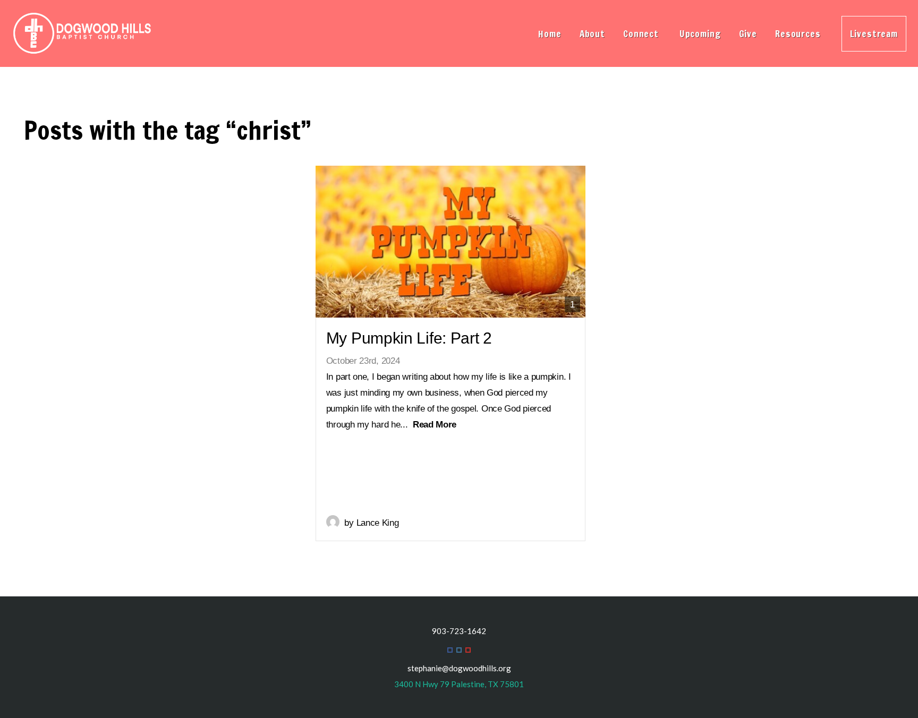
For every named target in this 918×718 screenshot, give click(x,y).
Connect (642, 33)
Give (748, 33)
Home (549, 33)
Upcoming (700, 33)
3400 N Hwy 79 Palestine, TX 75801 (459, 684)
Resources (799, 33)
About (592, 33)
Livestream (874, 33)
